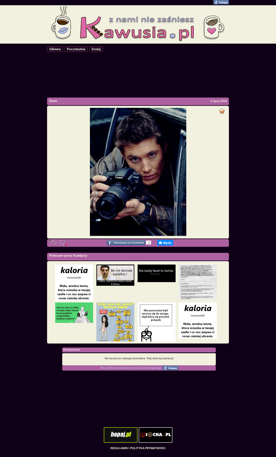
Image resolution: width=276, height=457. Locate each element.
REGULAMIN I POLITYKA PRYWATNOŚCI (138, 448)
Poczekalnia (76, 49)
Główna (55, 49)
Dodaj (96, 49)
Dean (53, 101)
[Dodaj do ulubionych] (222, 110)
